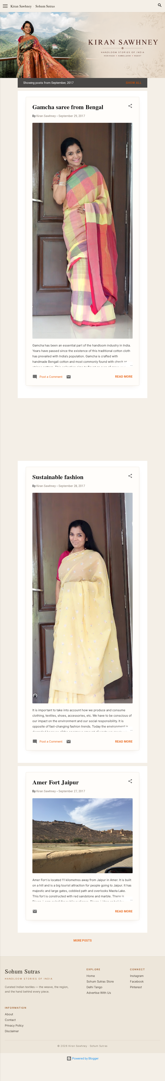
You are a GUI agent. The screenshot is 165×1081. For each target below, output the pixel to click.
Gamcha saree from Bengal (67, 106)
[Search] (159, 5)
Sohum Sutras (45, 6)
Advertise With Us (99, 993)
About (9, 1014)
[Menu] (5, 6)
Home (91, 976)
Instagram (137, 976)
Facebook (137, 981)
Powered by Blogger (85, 1058)
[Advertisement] (82, 429)
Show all (134, 83)
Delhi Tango (94, 987)
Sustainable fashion (58, 476)
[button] (130, 106)
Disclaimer (12, 1031)
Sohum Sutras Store (100, 981)
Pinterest (136, 987)
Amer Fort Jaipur (55, 782)
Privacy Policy (14, 1025)
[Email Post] (68, 378)
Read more (124, 376)
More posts (82, 940)
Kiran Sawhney (21, 6)
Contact (10, 1020)
